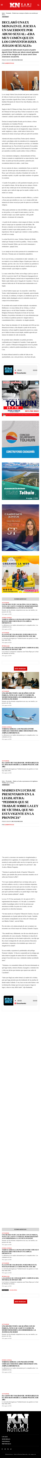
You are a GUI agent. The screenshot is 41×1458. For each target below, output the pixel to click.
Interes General (7, 617)
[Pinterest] (23, 67)
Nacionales (8, 13)
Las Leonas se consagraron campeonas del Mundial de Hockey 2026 (20, 648)
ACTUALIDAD (5, 602)
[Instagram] (5, 1449)
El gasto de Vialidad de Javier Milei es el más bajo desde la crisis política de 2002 (19, 635)
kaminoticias (9, 63)
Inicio (3, 13)
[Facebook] (14, 67)
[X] (18, 67)
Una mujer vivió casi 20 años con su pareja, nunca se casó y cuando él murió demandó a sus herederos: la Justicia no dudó (20, 606)
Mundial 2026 (5, 646)
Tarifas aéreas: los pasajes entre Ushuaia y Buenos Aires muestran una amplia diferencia (20, 621)
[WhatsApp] (27, 67)
